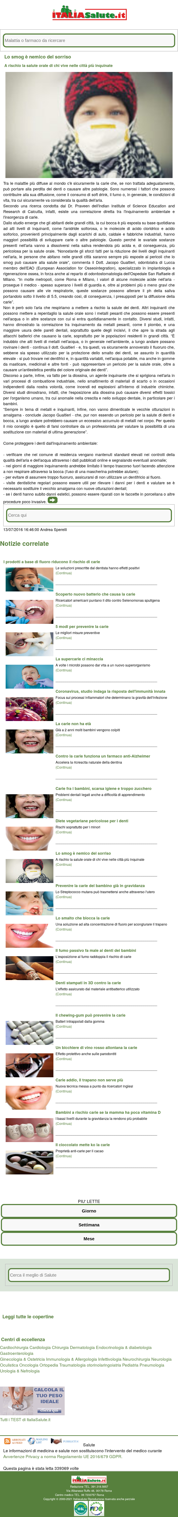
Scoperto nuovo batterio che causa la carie (95, 594)
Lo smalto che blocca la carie (83, 918)
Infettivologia (110, 1359)
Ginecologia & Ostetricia (22, 1359)
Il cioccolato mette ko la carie (83, 1144)
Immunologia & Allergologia (71, 1359)
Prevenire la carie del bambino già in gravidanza (100, 885)
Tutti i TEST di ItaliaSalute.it (25, 1419)
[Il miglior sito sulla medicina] (66, 1444)
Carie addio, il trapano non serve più (89, 1080)
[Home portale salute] (89, 24)
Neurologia (161, 1359)
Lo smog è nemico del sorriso (83, 853)
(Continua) (64, 572)
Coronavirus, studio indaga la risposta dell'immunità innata (110, 691)
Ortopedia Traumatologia (63, 1365)
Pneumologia (152, 1365)
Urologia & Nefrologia (20, 1371)
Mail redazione (114, 1495)
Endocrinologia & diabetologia (124, 1347)
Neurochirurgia (136, 1359)
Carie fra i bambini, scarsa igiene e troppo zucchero (104, 788)
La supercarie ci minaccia (79, 659)
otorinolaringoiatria (104, 1365)
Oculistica (9, 1365)
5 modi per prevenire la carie (82, 626)
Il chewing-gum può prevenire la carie (90, 1015)
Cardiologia (40, 1347)
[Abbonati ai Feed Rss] (14, 1444)
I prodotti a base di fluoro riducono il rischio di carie (51, 562)
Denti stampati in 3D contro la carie (88, 983)
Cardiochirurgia (14, 1347)
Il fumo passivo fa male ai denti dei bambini (96, 950)
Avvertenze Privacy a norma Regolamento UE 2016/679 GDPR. (62, 1456)
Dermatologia (82, 1347)
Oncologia (28, 1365)
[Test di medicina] (32, 1413)
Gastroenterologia (16, 1353)
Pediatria (130, 1365)
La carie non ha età (73, 723)
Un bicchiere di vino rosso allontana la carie (96, 1047)
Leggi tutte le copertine (28, 1316)
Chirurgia (60, 1347)
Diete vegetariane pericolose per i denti (92, 821)
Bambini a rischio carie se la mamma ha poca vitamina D (108, 1112)
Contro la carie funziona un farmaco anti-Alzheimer (103, 756)
